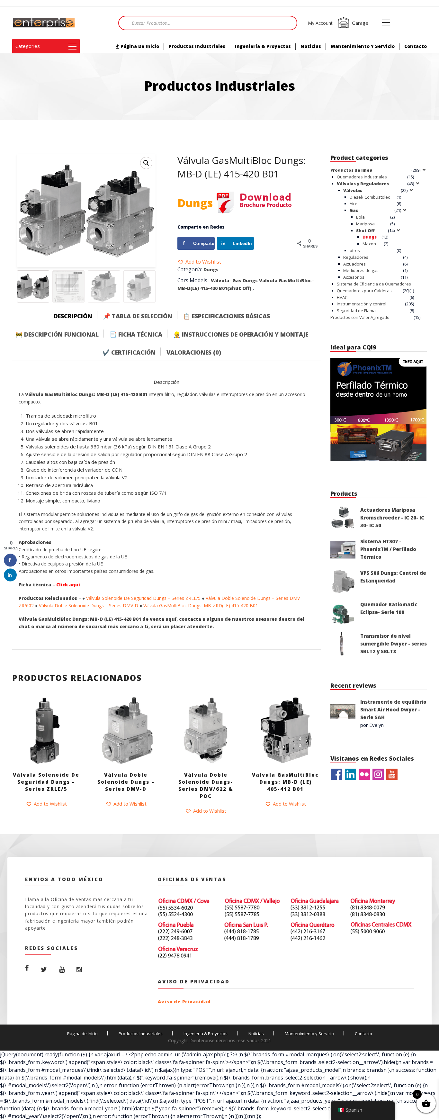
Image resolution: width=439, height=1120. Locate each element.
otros (355, 250)
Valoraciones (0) (193, 352)
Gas (354, 210)
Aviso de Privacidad (184, 1001)
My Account (320, 23)
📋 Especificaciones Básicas (226, 316)
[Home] (44, 23)
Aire (353, 203)
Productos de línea (351, 170)
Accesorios (353, 277)
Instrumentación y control (361, 304)
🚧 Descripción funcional (57, 334)
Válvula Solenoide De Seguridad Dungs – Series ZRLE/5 (143, 598)
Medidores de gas (361, 270)
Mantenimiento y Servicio (363, 46)
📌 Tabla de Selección (137, 316)
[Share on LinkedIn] (10, 574)
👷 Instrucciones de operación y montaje (240, 334)
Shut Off (365, 230)
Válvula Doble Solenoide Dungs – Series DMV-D (88, 605)
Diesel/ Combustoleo (370, 197)
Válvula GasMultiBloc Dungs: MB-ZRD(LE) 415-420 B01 (200, 605)
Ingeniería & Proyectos (263, 46)
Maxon (369, 244)
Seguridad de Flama (356, 310)
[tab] (78, 314)
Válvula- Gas (226, 280)
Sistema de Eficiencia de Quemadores (374, 284)
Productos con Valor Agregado (360, 317)
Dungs (211, 269)
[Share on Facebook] (10, 560)
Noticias (310, 46)
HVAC (342, 297)
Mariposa (365, 224)
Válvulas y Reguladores (363, 183)
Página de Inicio (139, 46)
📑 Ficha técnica (136, 334)
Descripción (73, 316)
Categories (27, 46)
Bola (360, 217)
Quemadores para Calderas (364, 291)
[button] (199, 262)
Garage (360, 23)
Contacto (415, 46)
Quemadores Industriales (362, 177)
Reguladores (355, 257)
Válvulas (352, 190)
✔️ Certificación (129, 352)
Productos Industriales (197, 46)
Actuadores (354, 264)
